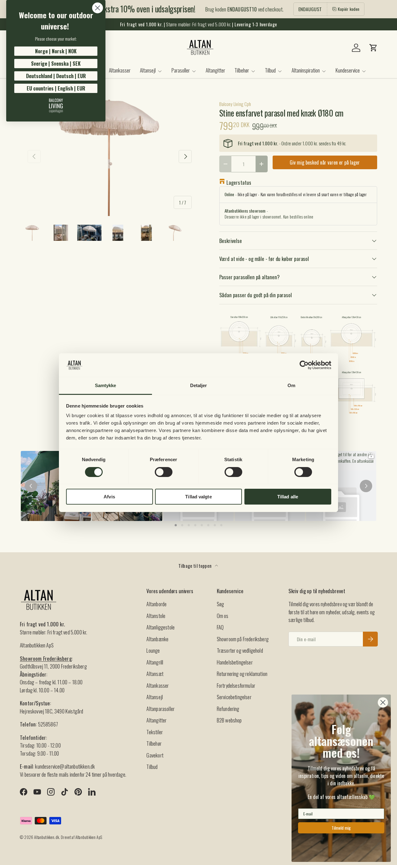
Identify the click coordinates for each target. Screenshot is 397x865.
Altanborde (156, 604)
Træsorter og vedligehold (240, 650)
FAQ (220, 627)
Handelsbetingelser (235, 662)
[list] (109, 156)
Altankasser (120, 70)
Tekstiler (154, 732)
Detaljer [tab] (198, 385)
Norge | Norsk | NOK (56, 51)
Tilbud (270, 70)
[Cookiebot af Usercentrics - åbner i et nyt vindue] (304, 365)
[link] (55, 105)
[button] (373, 48)
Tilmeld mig (341, 827)
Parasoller (181, 70)
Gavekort (154, 755)
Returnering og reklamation (242, 673)
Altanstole (155, 616)
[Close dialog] (97, 7)
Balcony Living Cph (235, 103)
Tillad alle (287, 496)
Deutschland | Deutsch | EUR (56, 76)
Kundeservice (348, 70)
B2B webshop (229, 720)
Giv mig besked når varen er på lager (325, 162)
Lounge (153, 650)
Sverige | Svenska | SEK (56, 63)
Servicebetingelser (234, 697)
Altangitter (215, 70)
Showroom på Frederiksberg (243, 639)
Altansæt (154, 673)
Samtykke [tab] (105, 385)
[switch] (163, 472)
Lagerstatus (239, 182)
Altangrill (154, 662)
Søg (220, 604)
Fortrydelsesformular (236, 685)
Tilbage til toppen (195, 565)
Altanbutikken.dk (46, 837)
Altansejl (148, 70)
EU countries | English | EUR (56, 88)
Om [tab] (291, 385)
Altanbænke (157, 639)
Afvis (109, 496)
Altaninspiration (306, 70)
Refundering (228, 709)
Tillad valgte (198, 496)
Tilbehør (241, 70)
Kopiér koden (348, 9)
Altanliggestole (160, 627)
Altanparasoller (160, 709)
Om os (223, 616)
